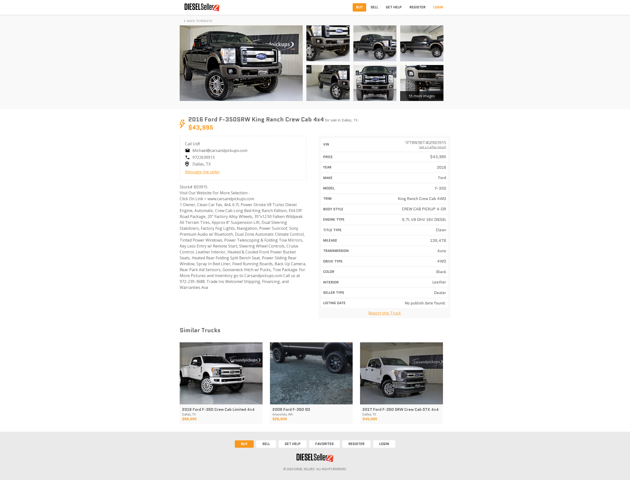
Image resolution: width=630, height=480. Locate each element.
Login (384, 443)
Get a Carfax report (432, 147)
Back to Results (199, 21)
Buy (244, 443)
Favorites (324, 443)
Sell (266, 443)
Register (356, 443)
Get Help (292, 443)
